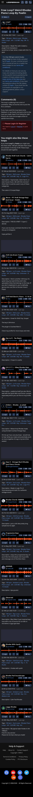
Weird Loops (17, 38)
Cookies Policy (10, 759)
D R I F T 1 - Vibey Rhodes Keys (17, 367)
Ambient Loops (18, 583)
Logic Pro (25, 176)
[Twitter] (26, 772)
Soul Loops (16, 483)
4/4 (12, 40)
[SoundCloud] (13, 777)
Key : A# (19, 551)
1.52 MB (17, 40)
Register (20, 127)
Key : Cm (19, 218)
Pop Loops (16, 549)
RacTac (9, 257)
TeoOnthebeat (12, 340)
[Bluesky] (19, 772)
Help (4, 750)
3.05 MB (12, 176)
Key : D (19, 176)
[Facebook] (6, 772)
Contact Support (22, 750)
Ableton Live (6, 696)
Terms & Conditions (9, 757)
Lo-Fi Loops (16, 271)
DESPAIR (9, 566)
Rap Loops (16, 614)
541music (10, 678)
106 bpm (9, 38)
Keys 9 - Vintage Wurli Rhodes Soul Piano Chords (17, 463)
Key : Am (19, 485)
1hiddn (9, 202)
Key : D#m (20, 315)
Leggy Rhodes (11, 707)
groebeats (10, 647)
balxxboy (10, 160)
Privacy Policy (23, 757)
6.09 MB (12, 273)
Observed (9, 598)
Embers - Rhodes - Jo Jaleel (16, 405)
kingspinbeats (12, 502)
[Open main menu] (2, 2)
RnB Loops (16, 174)
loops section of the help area (12, 79)
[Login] (22, 2)
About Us (11, 750)
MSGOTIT (10, 369)
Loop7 (8, 22)
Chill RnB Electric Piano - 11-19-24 (18, 297)
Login (5, 32)
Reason (24, 616)
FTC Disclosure (22, 759)
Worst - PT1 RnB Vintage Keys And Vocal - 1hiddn (17, 199)
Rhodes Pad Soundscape (15, 676)
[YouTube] (13, 772)
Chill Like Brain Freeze (14, 255)
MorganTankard (12, 466)
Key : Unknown (22, 273)
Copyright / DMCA (17, 753)
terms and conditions (12, 81)
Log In (13, 127)
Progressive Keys (12, 533)
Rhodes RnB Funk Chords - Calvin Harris (19, 157)
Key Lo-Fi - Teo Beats (14, 338)
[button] (30, 2)
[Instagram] (20, 777)
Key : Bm (19, 356)
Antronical (10, 709)
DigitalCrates (11, 600)
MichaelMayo (11, 535)
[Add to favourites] (13, 32)
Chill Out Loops (18, 516)
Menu (6, 17)
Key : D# (23, 40)
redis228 (10, 568)
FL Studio (26, 218)
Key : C (19, 616)
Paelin (9, 24)
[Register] (26, 2)
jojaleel (9, 407)
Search (29, 17)
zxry (8, 299)
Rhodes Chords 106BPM (15, 500)
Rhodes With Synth (13, 644)
